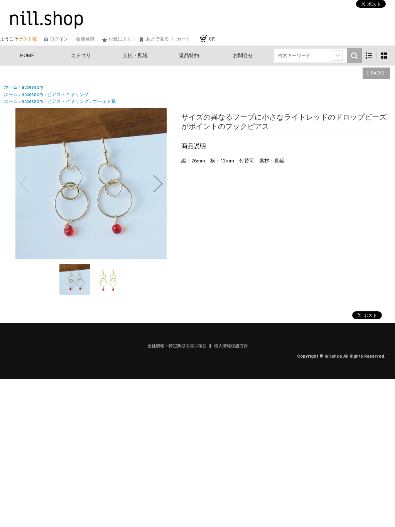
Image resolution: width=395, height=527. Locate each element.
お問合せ (243, 55)
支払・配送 (135, 55)
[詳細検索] (338, 56)
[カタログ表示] (383, 55)
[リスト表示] (369, 55)
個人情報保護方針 (231, 345)
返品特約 (189, 55)
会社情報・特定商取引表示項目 (177, 345)
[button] (23, 183)
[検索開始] (354, 55)
